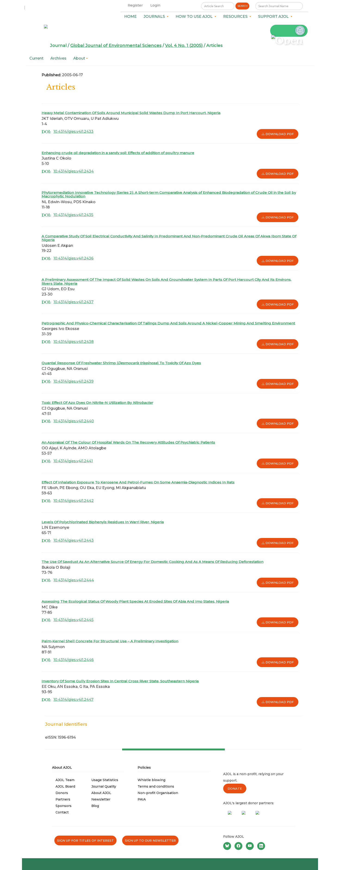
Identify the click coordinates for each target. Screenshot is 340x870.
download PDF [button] (279, 134)
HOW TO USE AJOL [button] (195, 16)
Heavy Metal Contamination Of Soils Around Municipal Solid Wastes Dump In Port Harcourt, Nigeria (131, 113)
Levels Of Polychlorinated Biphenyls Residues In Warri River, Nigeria (103, 522)
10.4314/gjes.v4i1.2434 (73, 171)
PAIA (142, 799)
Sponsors (63, 806)
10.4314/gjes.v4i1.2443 (73, 540)
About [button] (79, 58)
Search (242, 5)
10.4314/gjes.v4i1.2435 (73, 215)
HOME (130, 16)
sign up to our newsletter (150, 840)
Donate (235, 788)
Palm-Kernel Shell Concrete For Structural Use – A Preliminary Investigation (110, 641)
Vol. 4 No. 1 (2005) (184, 45)
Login (155, 5)
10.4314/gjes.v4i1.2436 (73, 258)
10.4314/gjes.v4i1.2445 (73, 620)
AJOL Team (65, 780)
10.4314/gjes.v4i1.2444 (73, 580)
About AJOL (101, 793)
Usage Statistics (104, 780)
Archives (58, 58)
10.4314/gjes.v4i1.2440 (73, 421)
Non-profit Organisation (158, 793)
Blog (95, 806)
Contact (62, 812)
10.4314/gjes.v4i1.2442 (73, 500)
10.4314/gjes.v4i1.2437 (73, 302)
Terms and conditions (156, 786)
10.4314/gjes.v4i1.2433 (73, 131)
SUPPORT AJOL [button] (274, 16)
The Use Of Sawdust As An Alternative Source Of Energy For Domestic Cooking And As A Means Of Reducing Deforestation (152, 561)
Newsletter (100, 799)
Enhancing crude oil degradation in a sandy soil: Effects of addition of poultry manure (118, 153)
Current (36, 58)
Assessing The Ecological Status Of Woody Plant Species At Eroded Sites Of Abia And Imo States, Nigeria (135, 601)
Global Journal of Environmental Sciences (115, 45)
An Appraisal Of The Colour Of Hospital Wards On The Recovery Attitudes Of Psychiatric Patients (128, 442)
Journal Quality (103, 786)
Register (135, 5)
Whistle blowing (151, 780)
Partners (63, 799)
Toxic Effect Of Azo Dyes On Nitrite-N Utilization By (97, 402)
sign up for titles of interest (85, 840)
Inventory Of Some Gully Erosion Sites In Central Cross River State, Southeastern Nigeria (120, 681)
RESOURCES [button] (236, 16)
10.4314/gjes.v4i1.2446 (73, 660)
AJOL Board (65, 786)
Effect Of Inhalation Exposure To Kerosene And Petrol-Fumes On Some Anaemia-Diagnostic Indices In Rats (138, 482)
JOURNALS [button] (155, 16)
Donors (62, 793)
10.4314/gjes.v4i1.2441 (73, 461)
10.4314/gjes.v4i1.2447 (73, 699)
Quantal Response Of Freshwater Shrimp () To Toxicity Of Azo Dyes (121, 363)
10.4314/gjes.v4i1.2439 (73, 381)
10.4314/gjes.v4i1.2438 (73, 341)
